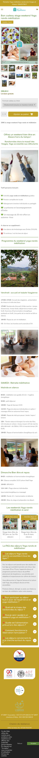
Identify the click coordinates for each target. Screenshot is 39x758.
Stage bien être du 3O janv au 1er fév (10, 533)
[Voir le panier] (37, 9)
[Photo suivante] (35, 45)
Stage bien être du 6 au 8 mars (28, 533)
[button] (4, 68)
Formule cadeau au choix (11, 101)
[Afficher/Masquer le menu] (2, 9)
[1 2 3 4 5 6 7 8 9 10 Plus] (4, 114)
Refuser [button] (19, 743)
